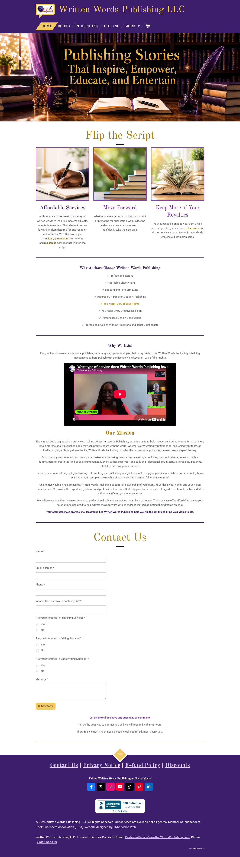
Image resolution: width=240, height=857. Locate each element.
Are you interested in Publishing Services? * (61, 617)
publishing (50, 242)
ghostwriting (61, 238)
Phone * (40, 584)
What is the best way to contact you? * (58, 601)
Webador (201, 848)
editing (49, 238)
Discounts (177, 765)
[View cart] (147, 26)
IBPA (79, 827)
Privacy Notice (101, 765)
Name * (40, 551)
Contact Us (64, 765)
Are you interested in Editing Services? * (59, 638)
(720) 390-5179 (46, 842)
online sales (192, 228)
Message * (42, 679)
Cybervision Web (125, 827)
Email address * (45, 568)
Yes (43, 624)
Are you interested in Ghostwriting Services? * (62, 658)
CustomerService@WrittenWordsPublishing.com (157, 837)
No (42, 629)
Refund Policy (142, 765)
